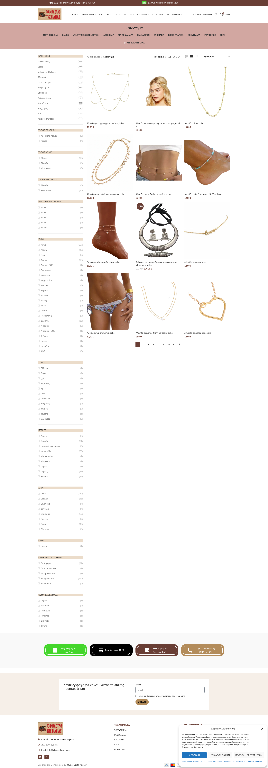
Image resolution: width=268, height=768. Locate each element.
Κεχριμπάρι (46, 280)
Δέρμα (44, 260)
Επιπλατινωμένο (48, 568)
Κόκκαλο (45, 285)
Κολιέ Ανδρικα (44, 98)
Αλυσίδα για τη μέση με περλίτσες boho (105, 123)
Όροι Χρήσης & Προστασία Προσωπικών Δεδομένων (202, 762)
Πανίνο (44, 310)
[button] (262, 728)
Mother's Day (44, 61)
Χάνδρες (45, 476)
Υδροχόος (45, 419)
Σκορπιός (45, 403)
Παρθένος (45, 398)
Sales (40, 67)
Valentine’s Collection (47, 72)
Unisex (44, 546)
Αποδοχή (194, 755)
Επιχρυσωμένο (48, 578)
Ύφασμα (45, 326)
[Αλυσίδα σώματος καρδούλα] (207, 301)
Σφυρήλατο (46, 583)
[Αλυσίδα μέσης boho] (207, 92)
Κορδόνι (44, 290)
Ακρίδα (44, 600)
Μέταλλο (45, 295)
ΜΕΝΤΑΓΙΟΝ (119, 749)
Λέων (43, 393)
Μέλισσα (45, 605)
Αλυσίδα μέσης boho (193, 123)
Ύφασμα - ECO (48, 331)
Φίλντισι (44, 336)
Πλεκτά (44, 519)
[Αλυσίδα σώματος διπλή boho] (110, 301)
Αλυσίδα (45, 163)
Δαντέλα (45, 509)
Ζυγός (43, 373)
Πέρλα (44, 466)
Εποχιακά (42, 93)
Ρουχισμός (43, 108)
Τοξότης (44, 414)
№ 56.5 (44, 227)
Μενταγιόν (46, 168)
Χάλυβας (45, 346)
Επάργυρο (46, 563)
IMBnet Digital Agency (77, 765)
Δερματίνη (46, 270)
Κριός (43, 388)
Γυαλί (43, 255)
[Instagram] (46, 757)
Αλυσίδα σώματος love (195, 262)
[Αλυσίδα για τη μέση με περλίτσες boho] (110, 92)
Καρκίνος (45, 383)
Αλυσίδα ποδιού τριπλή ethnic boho (103, 262)
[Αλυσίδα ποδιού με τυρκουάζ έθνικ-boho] (207, 162)
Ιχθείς (43, 378)
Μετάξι (44, 300)
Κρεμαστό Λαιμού (49, 136)
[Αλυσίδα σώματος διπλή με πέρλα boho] (159, 301)
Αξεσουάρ (42, 77)
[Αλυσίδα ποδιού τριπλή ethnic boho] (110, 230)
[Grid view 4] (196, 57)
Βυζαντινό (45, 504)
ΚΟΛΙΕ (117, 745)
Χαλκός (44, 341)
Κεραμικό (45, 275)
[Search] (216, 14)
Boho (43, 493)
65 (164, 344)
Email (138, 684)
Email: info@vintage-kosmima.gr (56, 750)
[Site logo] (50, 14)
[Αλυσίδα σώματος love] (207, 230)
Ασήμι (43, 245)
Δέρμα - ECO (47, 265)
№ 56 (43, 222)
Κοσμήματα (43, 103)
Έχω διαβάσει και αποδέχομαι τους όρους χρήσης (162, 696)
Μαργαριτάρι (47, 456)
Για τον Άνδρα (44, 82)
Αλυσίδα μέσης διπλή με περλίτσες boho (105, 194)
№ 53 (43, 207)
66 (169, 344)
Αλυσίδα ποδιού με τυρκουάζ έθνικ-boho (203, 194)
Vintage (44, 499)
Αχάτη (44, 436)
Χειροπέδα (46, 190)
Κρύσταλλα (46, 451)
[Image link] (50, 728)
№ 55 (43, 217)
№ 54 (43, 212)
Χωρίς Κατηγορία (46, 119)
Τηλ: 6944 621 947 (49, 745)
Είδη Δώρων (43, 87)
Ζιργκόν (44, 441)
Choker (44, 158)
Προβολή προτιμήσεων (248, 755)
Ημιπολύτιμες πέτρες (50, 446)
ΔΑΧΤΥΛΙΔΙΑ (120, 735)
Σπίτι (40, 113)
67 (174, 344)
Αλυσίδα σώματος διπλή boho (101, 333)
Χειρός (44, 141)
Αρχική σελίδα (93, 57)
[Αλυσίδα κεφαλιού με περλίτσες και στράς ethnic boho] (159, 92)
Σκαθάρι (45, 621)
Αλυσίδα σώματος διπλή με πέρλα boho (154, 333)
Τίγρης (44, 626)
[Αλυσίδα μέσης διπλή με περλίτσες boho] (110, 162)
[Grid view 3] (191, 57)
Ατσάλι (44, 250)
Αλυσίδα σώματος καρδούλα (197, 333)
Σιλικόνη (45, 321)
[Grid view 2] (186, 57)
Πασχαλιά (45, 610)
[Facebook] (40, 757)
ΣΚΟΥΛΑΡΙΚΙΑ (120, 730)
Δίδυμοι (44, 368)
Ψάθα (43, 351)
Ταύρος (44, 408)
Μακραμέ (45, 514)
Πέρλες (44, 471)
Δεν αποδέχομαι (220, 755)
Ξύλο (43, 305)
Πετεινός (45, 616)
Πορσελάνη (46, 316)
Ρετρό (43, 524)
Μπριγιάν (45, 461)
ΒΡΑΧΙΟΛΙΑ (119, 740)
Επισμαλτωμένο (48, 573)
